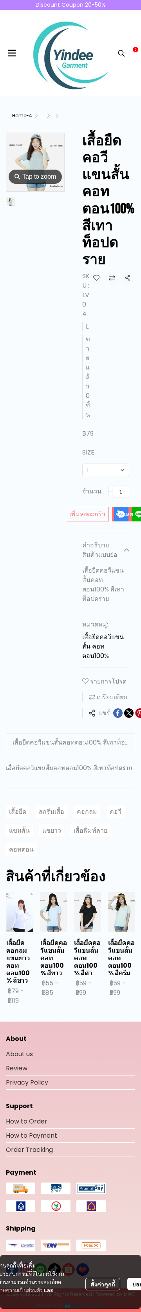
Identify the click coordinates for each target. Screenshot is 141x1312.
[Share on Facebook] (118, 713)
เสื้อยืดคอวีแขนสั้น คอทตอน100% (103, 646)
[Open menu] (12, 53)
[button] (121, 53)
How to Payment (31, 1135)
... (42, 115)
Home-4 (22, 115)
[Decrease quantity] (110, 491)
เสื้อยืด (17, 811)
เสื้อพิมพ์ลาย (90, 830)
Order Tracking (29, 1149)
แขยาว (51, 830)
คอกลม (87, 811)
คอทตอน (21, 849)
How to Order (26, 1121)
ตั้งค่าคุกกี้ (102, 1284)
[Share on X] (129, 713)
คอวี (115, 811)
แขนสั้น (19, 830)
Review (16, 1068)
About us (19, 1054)
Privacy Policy (27, 1082)
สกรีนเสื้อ (51, 811)
